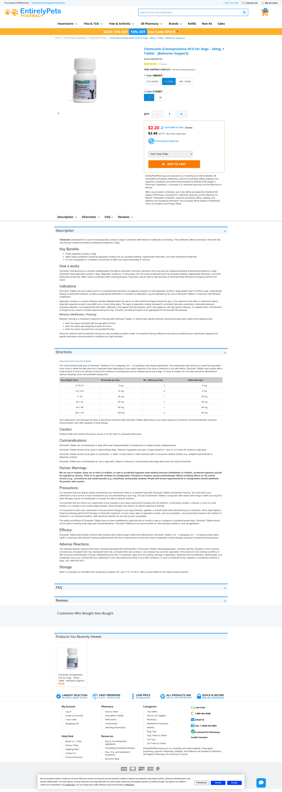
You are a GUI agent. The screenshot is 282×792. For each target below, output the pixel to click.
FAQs (79, 741)
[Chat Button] (261, 783)
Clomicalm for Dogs (98, 38)
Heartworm (66, 24)
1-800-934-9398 (230, 2)
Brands (173, 24)
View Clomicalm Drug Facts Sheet (75, 361)
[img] (151, 64)
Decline (218, 783)
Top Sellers (152, 711)
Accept (234, 783)
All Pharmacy (150, 24)
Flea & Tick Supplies (156, 715)
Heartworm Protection (157, 723)
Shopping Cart (72, 723)
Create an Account (74, 715)
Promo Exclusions (73, 757)
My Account (271, 2)
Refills (192, 24)
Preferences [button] (129, 785)
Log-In (68, 711)
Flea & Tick (91, 24)
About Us (69, 741)
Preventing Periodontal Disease (120, 748)
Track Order (71, 719)
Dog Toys (151, 731)
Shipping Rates (72, 749)
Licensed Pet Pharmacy (207, 732)
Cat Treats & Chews (156, 743)
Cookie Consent (199, 737)
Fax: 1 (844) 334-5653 (206, 725)
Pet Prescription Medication (75, 38)
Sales (221, 24)
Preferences (201, 783)
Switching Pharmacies (115, 727)
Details (189, 127)
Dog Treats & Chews (157, 735)
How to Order (111, 711)
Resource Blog (112, 758)
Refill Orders (111, 719)
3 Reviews (163, 64)
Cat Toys (151, 739)
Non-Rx (207, 24)
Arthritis (150, 727)
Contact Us (252, 2)
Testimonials (111, 723)
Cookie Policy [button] (70, 785)
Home (57, 38)
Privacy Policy (71, 745)
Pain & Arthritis (119, 24)
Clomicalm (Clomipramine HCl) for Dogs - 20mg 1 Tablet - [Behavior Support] (71, 677)
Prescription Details (114, 715)
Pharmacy (151, 719)
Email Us (199, 719)
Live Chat (200, 707)
